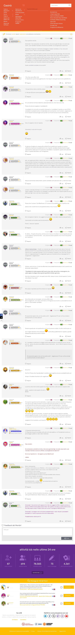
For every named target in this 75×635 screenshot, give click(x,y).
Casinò (8, 5)
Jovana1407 (10, 602)
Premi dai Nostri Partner (56, 23)
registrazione (23, 34)
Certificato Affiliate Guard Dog (57, 19)
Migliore (8, 16)
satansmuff (12, 232)
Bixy (8, 586)
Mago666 (11, 87)
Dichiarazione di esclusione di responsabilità (19, 631)
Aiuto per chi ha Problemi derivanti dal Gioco (47, 631)
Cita (62, 71)
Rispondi (69, 70)
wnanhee (11, 297)
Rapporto (29, 71)
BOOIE (10, 385)
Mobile (20, 14)
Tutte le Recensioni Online (8, 11)
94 (61, 603)
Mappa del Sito (62, 631)
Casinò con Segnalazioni (20, 10)
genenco (11, 285)
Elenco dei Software (6, 24)
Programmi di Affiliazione (56, 27)
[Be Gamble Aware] (38, 624)
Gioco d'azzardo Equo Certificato (58, 17)
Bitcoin (5, 21)
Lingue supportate (55, 14)
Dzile (8, 595)
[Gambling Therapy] (47, 624)
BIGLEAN (11, 215)
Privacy (33, 631)
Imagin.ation (12, 465)
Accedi (13, 34)
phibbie (11, 400)
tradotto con (66, 38)
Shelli (10, 503)
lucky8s (11, 39)
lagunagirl (11, 368)
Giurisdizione (53, 12)
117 (61, 595)
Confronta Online (19, 12)
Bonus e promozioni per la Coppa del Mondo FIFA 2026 (32, 605)
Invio (68, 538)
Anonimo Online (19, 20)
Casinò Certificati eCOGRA (57, 16)
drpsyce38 (11, 202)
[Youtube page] (66, 616)
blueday (11, 101)
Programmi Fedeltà (18, 22)
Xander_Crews (12, 429)
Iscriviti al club (36, 572)
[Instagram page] (62, 616)
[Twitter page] (54, 616)
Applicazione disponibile (18, 17)
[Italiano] (61, 38)
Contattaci (23, 619)
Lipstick (11, 442)
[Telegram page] (45, 616)
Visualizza (67, 587)
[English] (51, 38)
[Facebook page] (49, 616)
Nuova (8, 14)
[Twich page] (58, 616)
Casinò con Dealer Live (6, 18)
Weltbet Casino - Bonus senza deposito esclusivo (31, 589)
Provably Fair (53, 25)
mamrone (11, 159)
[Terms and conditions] (28, 624)
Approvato (53, 21)
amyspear (11, 75)
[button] (53, 589)
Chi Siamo (15, 619)
